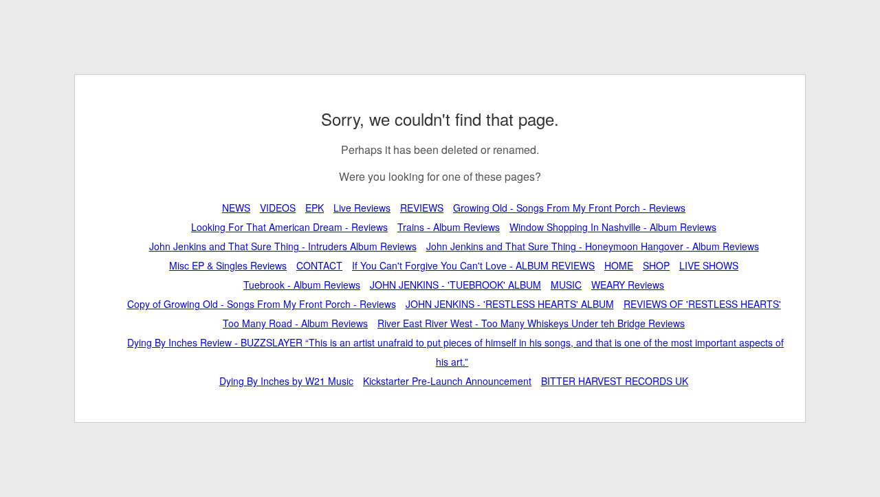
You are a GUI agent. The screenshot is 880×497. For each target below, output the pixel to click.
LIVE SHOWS (708, 265)
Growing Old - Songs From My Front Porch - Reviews (569, 207)
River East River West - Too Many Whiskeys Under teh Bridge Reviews (531, 323)
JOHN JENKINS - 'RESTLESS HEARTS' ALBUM (510, 304)
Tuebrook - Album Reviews (301, 284)
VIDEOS (278, 207)
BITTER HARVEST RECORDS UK (614, 381)
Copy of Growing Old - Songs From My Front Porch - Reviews (261, 304)
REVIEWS (421, 207)
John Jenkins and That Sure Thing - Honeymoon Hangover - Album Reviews (592, 246)
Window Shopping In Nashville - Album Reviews (612, 227)
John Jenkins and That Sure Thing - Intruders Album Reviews (283, 246)
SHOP (656, 265)
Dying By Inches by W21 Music (286, 381)
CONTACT (319, 265)
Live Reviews (361, 207)
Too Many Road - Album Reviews (295, 323)
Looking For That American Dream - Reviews (289, 227)
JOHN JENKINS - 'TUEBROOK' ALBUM (455, 284)
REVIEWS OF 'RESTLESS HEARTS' (702, 304)
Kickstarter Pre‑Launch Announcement (447, 381)
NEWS (236, 207)
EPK (314, 207)
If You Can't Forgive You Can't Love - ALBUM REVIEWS (473, 265)
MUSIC (566, 284)
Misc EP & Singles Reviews (228, 265)
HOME (618, 265)
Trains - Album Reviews (448, 227)
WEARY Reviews (627, 284)
